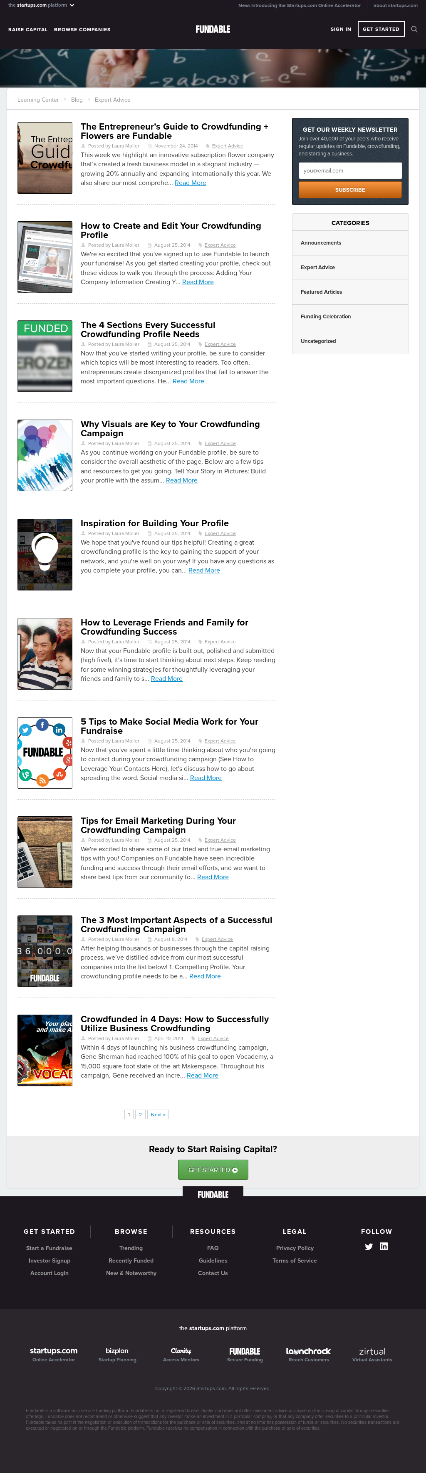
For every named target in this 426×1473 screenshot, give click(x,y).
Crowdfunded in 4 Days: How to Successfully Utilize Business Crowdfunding (175, 1024)
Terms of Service (294, 1260)
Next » (158, 1115)
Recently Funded (131, 1260)
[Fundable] (213, 29)
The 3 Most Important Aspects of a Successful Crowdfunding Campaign (176, 925)
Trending (131, 1248)
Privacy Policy (295, 1248)
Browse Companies (82, 30)
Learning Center (38, 99)
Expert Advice (113, 99)
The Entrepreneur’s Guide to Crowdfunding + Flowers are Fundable (174, 131)
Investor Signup (49, 1260)
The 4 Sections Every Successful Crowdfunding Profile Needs (148, 330)
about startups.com (396, 5)
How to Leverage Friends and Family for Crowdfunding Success (164, 627)
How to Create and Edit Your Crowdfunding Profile (171, 230)
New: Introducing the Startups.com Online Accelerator (299, 5)
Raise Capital (28, 30)
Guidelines (213, 1260)
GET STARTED (213, 1170)
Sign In (341, 29)
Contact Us (213, 1273)
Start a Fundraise (49, 1248)
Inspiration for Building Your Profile (155, 523)
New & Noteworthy (131, 1273)
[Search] (414, 29)
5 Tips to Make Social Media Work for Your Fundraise (169, 726)
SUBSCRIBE (350, 190)
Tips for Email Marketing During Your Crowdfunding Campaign (158, 825)
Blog (77, 99)
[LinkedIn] (384, 1246)
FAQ (213, 1248)
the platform (38, 5)
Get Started (381, 29)
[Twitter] (369, 1247)
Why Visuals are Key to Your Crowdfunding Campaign (170, 429)
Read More (190, 183)
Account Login (49, 1273)
